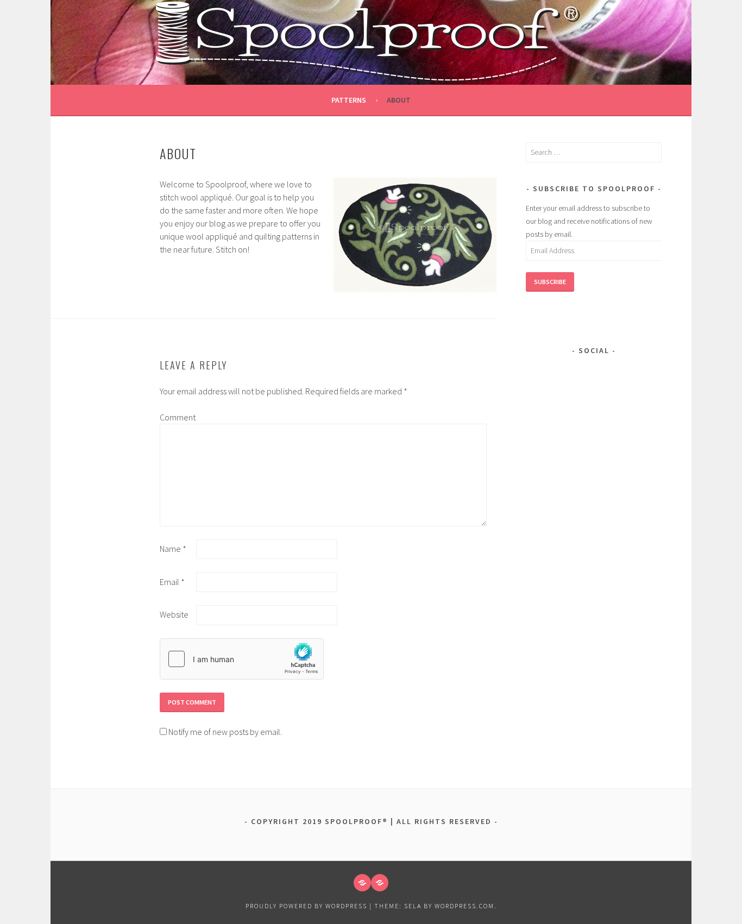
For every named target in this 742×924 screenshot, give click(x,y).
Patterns (348, 100)
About (399, 100)
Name (173, 548)
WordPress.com (464, 906)
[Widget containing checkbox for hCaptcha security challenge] (242, 659)
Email (172, 581)
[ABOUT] (379, 882)
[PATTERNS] (362, 882)
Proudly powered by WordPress (306, 906)
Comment (177, 417)
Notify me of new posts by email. (225, 731)
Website (174, 614)
